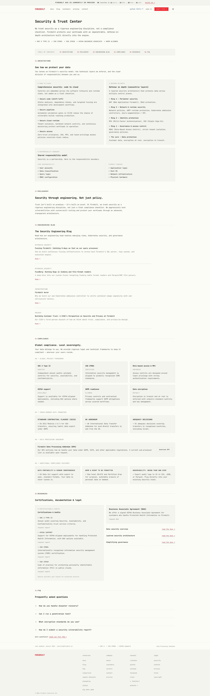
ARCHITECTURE (66, 52)
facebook (133, 673)
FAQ (147, 52)
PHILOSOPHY (83, 52)
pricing (76, 9)
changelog (86, 681)
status (85, 685)
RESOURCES (135, 52)
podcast (133, 685)
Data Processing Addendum (166, 646)
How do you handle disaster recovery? (58, 606)
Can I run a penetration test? (55, 614)
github (132, 665)
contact (85, 9)
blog (58, 9)
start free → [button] (161, 9)
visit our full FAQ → (57, 637)
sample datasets (89, 677)
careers (109, 669)
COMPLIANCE (119, 52)
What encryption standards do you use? (59, 622)
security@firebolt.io (65, 646)
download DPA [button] (164, 450)
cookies (157, 665)
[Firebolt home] (40, 9)
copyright (158, 677)
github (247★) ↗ (136, 9)
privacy (157, 669)
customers (66, 9)
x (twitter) (135, 681)
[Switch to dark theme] (173, 9)
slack (132, 677)
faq (84, 669)
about (108, 660)
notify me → (150, 3)
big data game (88, 690)
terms (156, 673)
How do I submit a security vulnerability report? (65, 630)
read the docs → (168, 529)
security (157, 660)
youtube (133, 669)
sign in (149, 9)
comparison (87, 673)
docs (52, 9)
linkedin (133, 660)
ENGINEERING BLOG (101, 52)
